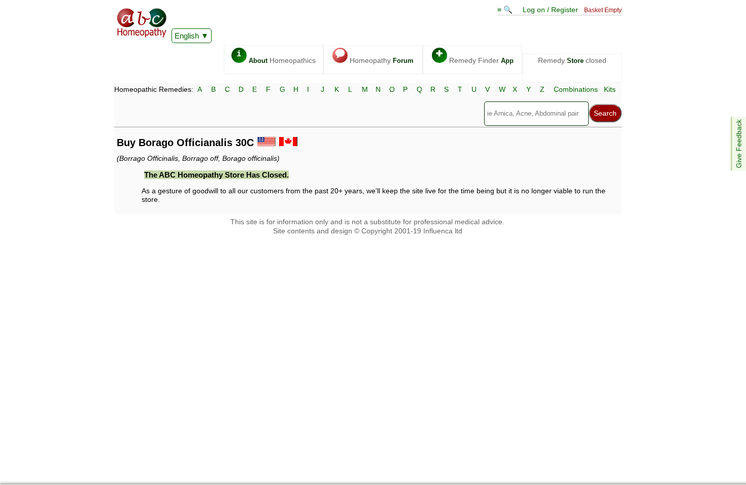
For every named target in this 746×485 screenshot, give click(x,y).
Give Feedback (739, 143)
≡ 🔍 (506, 10)
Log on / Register (550, 10)
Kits (610, 89)
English (187, 35)
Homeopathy (374, 57)
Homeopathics (276, 57)
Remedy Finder (475, 57)
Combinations (576, 89)
